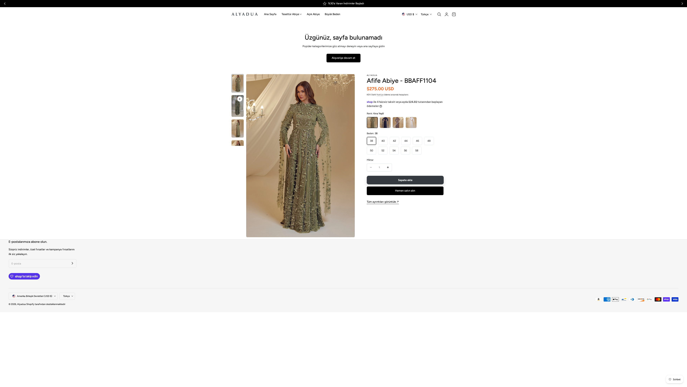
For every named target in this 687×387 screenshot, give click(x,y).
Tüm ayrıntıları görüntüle (381, 201)
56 (405, 150)
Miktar (370, 159)
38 (371, 140)
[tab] (238, 83)
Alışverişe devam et (343, 57)
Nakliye (380, 95)
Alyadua (21, 304)
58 (416, 150)
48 (429, 140)
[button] (439, 14)
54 (394, 150)
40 (383, 140)
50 (371, 150)
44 (406, 140)
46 (417, 140)
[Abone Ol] (72, 263)
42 (394, 140)
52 (382, 150)
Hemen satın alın (405, 190)
